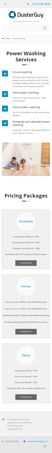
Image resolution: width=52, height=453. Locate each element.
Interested (26, 263)
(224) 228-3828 (41, 4)
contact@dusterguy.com (37, 441)
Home (7, 38)
